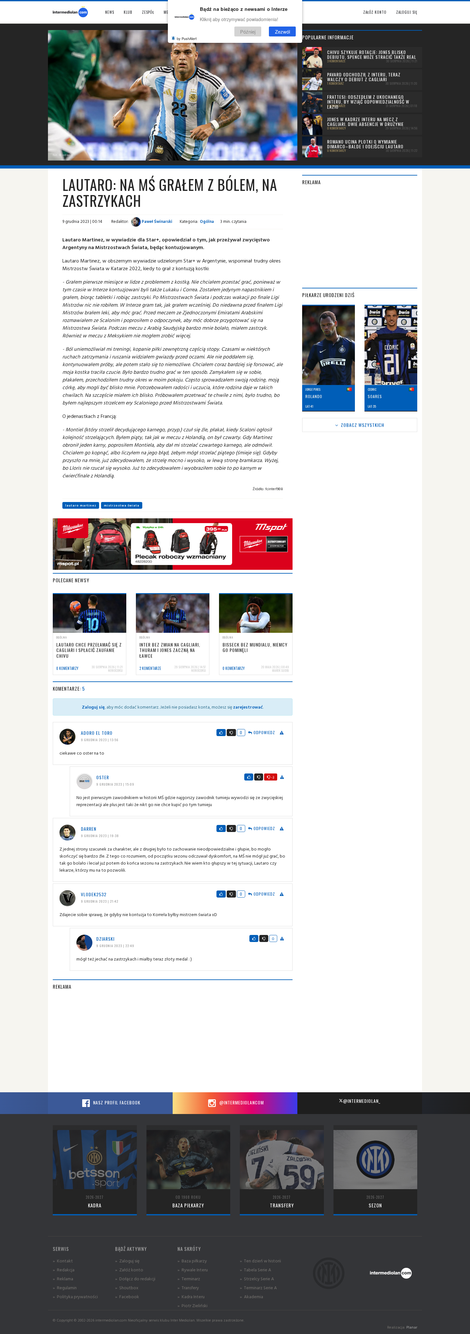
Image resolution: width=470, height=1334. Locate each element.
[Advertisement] (173, 1041)
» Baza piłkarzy (192, 1260)
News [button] (109, 12)
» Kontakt (63, 1260)
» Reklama (63, 1278)
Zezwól (282, 31)
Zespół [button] (148, 12)
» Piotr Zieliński (192, 1305)
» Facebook (127, 1296)
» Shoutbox (126, 1287)
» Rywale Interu (192, 1269)
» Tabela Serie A (255, 1269)
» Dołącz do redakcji (135, 1278)
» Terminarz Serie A (258, 1287)
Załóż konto (375, 12)
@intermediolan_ (361, 1100)
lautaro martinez (80, 505)
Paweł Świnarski (156, 221)
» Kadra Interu (191, 1296)
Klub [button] (128, 12)
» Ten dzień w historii (260, 1260)
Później (247, 31)
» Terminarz (188, 1278)
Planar (411, 1327)
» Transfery (188, 1287)
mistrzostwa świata (121, 505)
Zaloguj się (406, 12)
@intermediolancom (241, 1102)
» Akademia (251, 1296)
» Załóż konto (129, 1269)
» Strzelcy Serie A (257, 1278)
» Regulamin (65, 1287)
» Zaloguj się (127, 1260)
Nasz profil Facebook (116, 1102)
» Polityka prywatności (75, 1296)
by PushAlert (187, 38)
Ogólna (207, 221)
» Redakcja (63, 1269)
